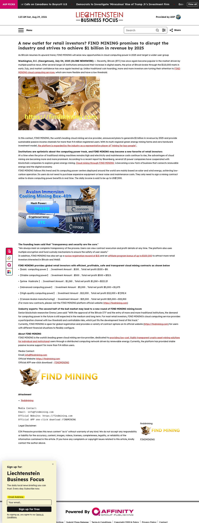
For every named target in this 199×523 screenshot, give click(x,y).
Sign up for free (29, 509)
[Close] (53, 464)
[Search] (157, 30)
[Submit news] (9, 251)
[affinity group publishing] (9, 265)
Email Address (15, 497)
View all (192, 4)
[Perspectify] (9, 258)
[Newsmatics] (9, 271)
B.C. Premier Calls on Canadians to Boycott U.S (38, 4)
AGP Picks (9, 4)
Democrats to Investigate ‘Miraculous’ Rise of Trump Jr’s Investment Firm (122, 4)
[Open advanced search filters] (164, 30)
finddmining (27, 400)
